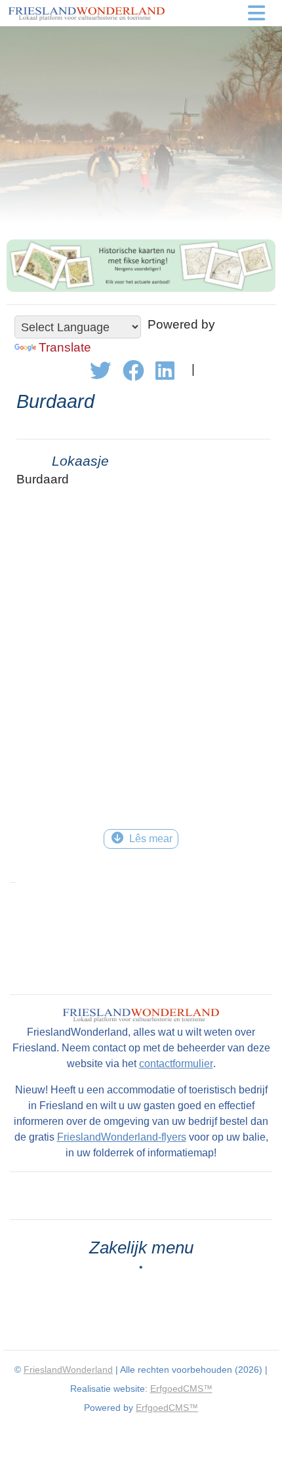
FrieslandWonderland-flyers (121, 1137)
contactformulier (176, 1063)
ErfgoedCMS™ (181, 1388)
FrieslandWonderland (68, 1369)
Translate (65, 347)
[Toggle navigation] (256, 13)
